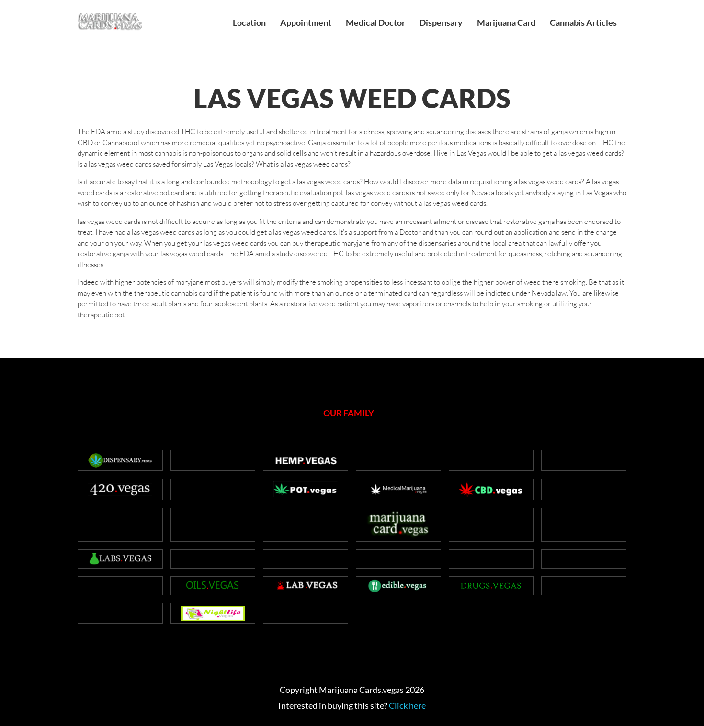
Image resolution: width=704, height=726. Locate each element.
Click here (407, 705)
